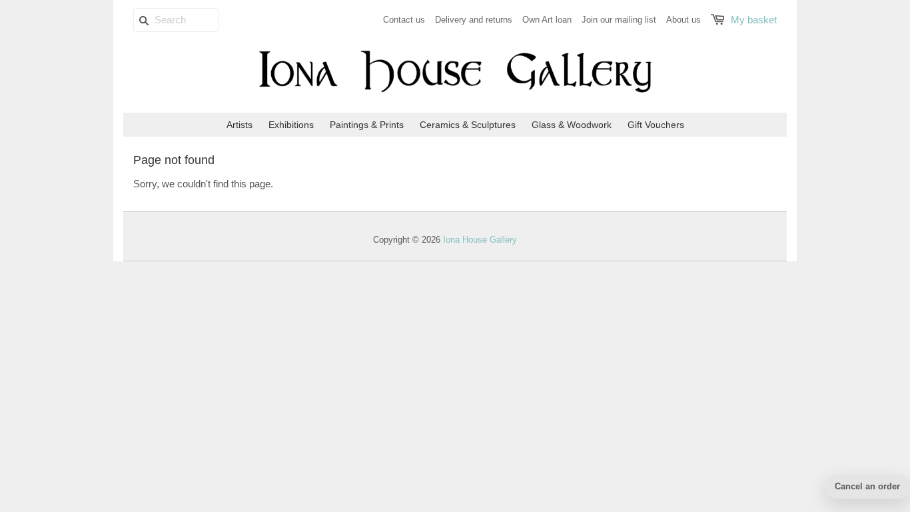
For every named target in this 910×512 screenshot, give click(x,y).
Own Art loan (547, 20)
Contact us (404, 20)
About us (683, 20)
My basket (754, 19)
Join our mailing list (619, 20)
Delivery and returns (473, 20)
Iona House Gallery (480, 240)
